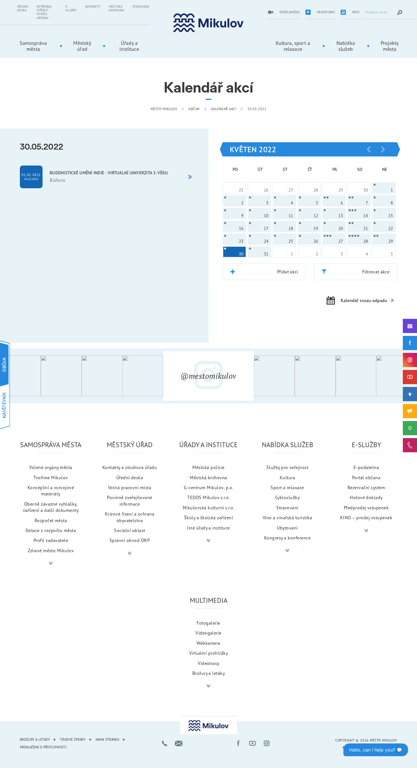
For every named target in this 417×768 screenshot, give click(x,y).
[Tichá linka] (410, 445)
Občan (194, 109)
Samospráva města (33, 46)
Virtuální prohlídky (208, 653)
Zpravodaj (140, 7)
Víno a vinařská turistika (287, 517)
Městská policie (208, 467)
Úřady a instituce (129, 46)
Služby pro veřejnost (287, 467)
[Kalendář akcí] (410, 326)
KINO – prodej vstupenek (366, 517)
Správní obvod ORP (129, 540)
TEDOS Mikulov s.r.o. (208, 497)
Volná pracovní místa (129, 487)
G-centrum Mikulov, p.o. (208, 487)
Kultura (287, 477)
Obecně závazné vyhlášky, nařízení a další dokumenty (51, 507)
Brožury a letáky (208, 673)
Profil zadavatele (50, 540)
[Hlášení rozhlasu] (410, 411)
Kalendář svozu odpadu (364, 300)
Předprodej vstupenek (366, 507)
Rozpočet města (51, 520)
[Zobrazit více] (51, 563)
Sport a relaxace (287, 487)
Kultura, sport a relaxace (293, 46)
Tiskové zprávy (73, 739)
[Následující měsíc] (383, 149)
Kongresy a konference (287, 538)
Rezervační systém (366, 487)
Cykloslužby (287, 497)
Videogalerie (208, 633)
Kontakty (92, 7)
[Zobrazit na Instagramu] (20, 375)
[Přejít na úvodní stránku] (208, 23)
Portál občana (366, 477)
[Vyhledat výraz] (399, 12)
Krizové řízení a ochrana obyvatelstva (130, 517)
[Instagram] (410, 360)
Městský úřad (82, 46)
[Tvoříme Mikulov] (410, 394)
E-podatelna (366, 467)
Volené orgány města (50, 467)
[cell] (384, 188)
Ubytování (287, 528)
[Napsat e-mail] (179, 743)
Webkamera (208, 643)
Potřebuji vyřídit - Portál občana (44, 12)
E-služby (71, 8)
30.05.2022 (256, 109)
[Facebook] (410, 343)
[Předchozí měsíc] (369, 149)
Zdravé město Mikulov (51, 550)
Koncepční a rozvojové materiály (51, 491)
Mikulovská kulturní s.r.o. (208, 507)
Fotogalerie (208, 623)
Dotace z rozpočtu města (51, 530)
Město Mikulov (164, 109)
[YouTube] (410, 377)
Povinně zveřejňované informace (129, 501)
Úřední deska (22, 8)
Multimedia (209, 600)
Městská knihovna (116, 8)
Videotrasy (208, 663)
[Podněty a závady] (410, 428)
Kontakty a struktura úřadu (129, 467)
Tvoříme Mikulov (50, 477)
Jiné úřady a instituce (208, 528)
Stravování (287, 507)
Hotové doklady (366, 497)
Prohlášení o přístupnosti (43, 747)
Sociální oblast (129, 530)
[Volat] (164, 743)
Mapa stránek (107, 739)
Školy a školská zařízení (208, 517)
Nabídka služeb (345, 46)
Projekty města (390, 46)
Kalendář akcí (223, 109)
